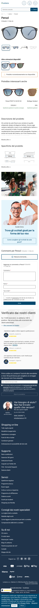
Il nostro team (5, 536)
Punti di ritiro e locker (7, 437)
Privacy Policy (25, 603)
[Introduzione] (2, 13)
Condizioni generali (7, 441)
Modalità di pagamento (8, 431)
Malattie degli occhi (7, 516)
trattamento (15, 298)
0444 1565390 (18, 415)
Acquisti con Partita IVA (8, 464)
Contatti (3, 549)
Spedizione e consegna (8, 434)
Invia (19, 303)
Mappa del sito (6, 552)
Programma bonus (7, 484)
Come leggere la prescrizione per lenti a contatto (16, 519)
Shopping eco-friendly (8, 503)
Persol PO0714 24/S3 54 (13, 101)
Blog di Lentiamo (6, 543)
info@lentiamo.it (19, 418)
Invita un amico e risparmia (9, 490)
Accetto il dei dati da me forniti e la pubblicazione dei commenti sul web (18, 298)
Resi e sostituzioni (7, 454)
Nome (5, 283)
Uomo (10, 14)
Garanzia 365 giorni (7, 457)
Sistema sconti (6, 496)
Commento (7, 270)
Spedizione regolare (7, 481)
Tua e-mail (6, 291)
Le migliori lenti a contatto (9, 513)
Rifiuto (22, 605)
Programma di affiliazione (9, 493)
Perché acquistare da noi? (9, 546)
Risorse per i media (7, 539)
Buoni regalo (5, 487)
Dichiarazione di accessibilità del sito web (14, 444)
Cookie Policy (5, 599)
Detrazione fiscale (7, 461)
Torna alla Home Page (15, 587)
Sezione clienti (5, 470)
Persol (16, 14)
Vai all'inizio (26, 587)
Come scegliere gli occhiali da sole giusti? (19, 241)
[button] (6, 47)
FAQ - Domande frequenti (9, 467)
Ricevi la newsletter (19, 394)
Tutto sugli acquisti (7, 428)
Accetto (14, 605)
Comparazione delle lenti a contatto (12, 523)
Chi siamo (4, 533)
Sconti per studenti (7, 500)
